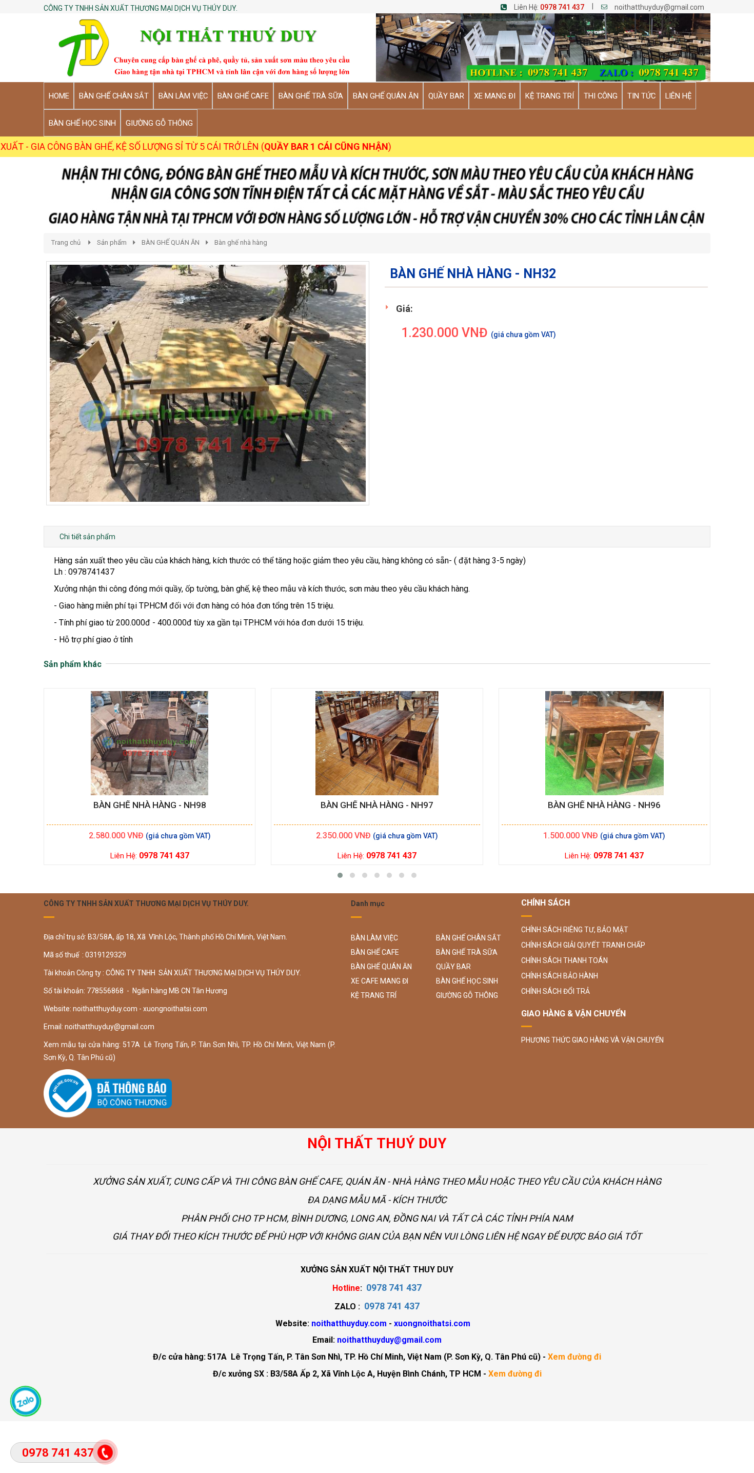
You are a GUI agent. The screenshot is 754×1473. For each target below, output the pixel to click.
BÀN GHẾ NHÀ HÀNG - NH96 (604, 805)
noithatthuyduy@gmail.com (659, 7)
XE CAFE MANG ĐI (379, 981)
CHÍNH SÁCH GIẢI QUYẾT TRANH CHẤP (583, 945)
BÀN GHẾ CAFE (375, 952)
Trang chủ (66, 242)
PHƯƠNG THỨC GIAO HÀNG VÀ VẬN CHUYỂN (592, 1040)
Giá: (404, 308)
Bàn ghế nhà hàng (240, 242)
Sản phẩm (112, 242)
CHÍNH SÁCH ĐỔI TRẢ (555, 991)
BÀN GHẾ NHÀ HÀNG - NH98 (149, 805)
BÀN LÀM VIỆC (374, 938)
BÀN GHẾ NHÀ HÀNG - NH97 (377, 805)
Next (387, 393)
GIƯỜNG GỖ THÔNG (467, 995)
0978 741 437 (562, 7)
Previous (31, 393)
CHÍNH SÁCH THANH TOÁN (564, 960)
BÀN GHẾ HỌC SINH (467, 981)
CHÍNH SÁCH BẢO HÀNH (559, 976)
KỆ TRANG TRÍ (373, 995)
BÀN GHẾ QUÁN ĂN (171, 242)
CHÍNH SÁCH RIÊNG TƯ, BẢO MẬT (574, 930)
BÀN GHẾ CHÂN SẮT (468, 938)
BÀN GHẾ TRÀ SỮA (467, 952)
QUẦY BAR (453, 967)
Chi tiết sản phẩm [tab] (87, 537)
